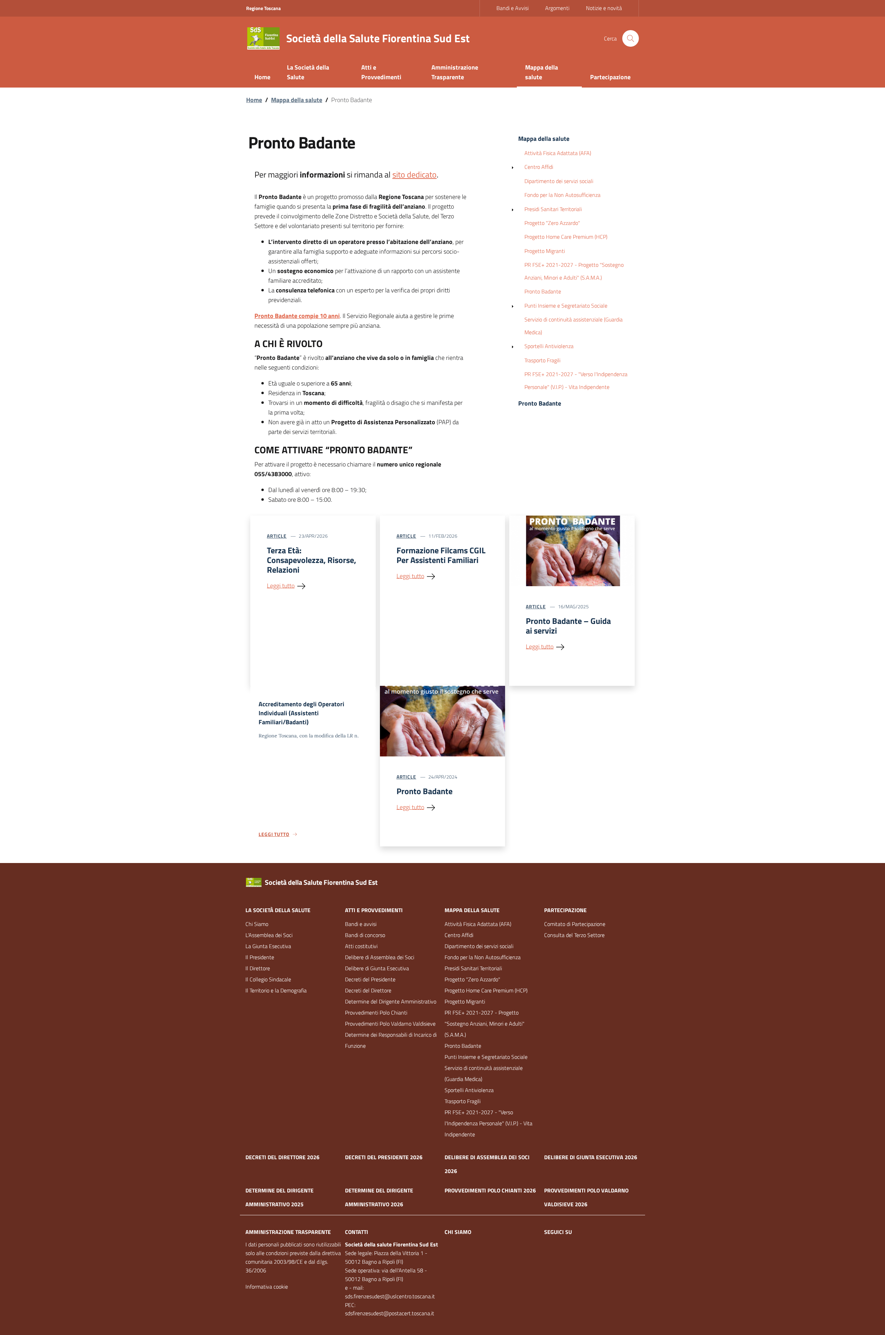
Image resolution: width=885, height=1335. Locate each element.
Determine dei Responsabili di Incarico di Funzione (391, 1040)
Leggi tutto (281, 585)
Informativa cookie (266, 1286)
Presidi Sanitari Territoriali (553, 209)
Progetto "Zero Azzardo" (552, 223)
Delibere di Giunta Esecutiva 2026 (590, 1157)
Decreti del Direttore (368, 990)
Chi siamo (458, 1232)
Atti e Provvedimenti (374, 910)
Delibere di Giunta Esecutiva (377, 968)
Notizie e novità (604, 8)
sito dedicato (414, 174)
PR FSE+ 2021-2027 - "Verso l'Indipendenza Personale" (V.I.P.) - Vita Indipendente (575, 380)
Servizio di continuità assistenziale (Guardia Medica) (573, 325)
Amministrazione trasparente (288, 1232)
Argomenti (557, 8)
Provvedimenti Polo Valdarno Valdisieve (390, 1023)
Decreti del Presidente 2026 (383, 1157)
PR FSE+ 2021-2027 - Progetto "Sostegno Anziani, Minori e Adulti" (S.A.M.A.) (574, 271)
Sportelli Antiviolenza (549, 346)
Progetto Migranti (544, 251)
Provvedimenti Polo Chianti (376, 1012)
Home (254, 100)
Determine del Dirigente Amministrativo (390, 1001)
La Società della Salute (277, 910)
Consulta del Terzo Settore (574, 935)
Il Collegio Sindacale (268, 979)
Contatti (356, 1232)
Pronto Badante (542, 291)
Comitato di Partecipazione (574, 924)
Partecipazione (565, 910)
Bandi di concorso (365, 935)
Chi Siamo (256, 924)
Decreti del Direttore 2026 (282, 1157)
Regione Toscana (263, 8)
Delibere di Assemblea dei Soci (379, 957)
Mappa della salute (296, 100)
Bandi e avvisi (360, 924)
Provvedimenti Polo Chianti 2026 (490, 1190)
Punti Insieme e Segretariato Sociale (565, 305)
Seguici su (558, 1232)
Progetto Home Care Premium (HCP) (565, 237)
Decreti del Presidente (370, 979)
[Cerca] (630, 38)
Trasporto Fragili (542, 360)
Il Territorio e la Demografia (276, 990)
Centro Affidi (538, 167)
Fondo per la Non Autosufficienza (562, 195)
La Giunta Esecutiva (268, 946)
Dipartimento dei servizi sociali (558, 181)
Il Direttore (257, 968)
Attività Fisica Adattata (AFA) (557, 153)
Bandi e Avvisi (512, 8)
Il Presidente (259, 957)
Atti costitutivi (361, 946)
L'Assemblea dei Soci (268, 935)
